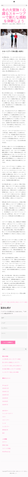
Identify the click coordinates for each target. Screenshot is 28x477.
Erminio (14, 45)
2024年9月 (5, 398)
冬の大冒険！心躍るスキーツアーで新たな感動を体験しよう (14, 15)
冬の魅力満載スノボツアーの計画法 (11, 369)
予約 (24, 46)
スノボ (4, 423)
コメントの (6, 448)
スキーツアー (17, 46)
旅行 (21, 46)
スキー (4, 416)
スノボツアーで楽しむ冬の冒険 (10, 372)
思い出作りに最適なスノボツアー (11, 362)
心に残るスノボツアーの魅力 (20, 302)
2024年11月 (5, 391)
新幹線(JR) (5, 429)
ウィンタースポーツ (10, 46)
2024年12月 (5, 388)
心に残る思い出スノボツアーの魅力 (11, 359)
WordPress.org (6, 451)
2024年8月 (5, 401)
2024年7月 (5, 404)
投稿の (5, 445)
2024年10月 (5, 394)
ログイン (4, 442)
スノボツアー (5, 426)
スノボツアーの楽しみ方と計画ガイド (12, 365)
